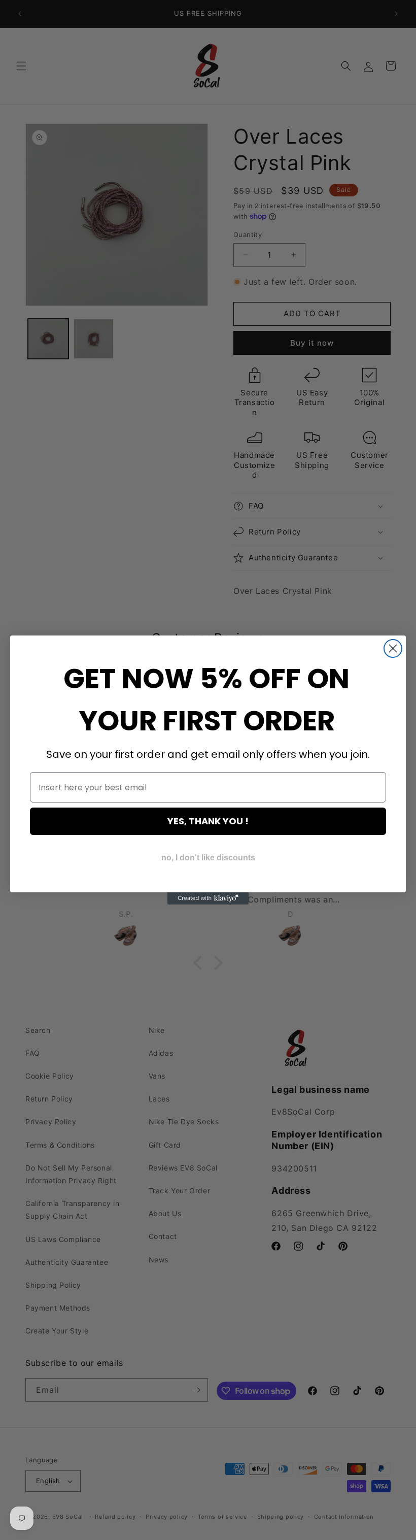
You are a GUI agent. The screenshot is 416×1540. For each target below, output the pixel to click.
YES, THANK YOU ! (208, 821)
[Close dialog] (393, 648)
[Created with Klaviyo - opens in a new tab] (208, 898)
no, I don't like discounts (208, 857)
